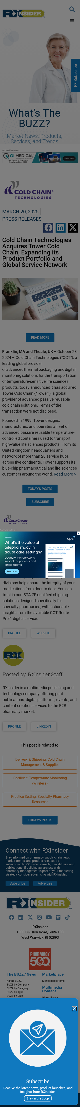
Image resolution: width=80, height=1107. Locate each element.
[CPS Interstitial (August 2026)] (40, 577)
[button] (74, 1009)
